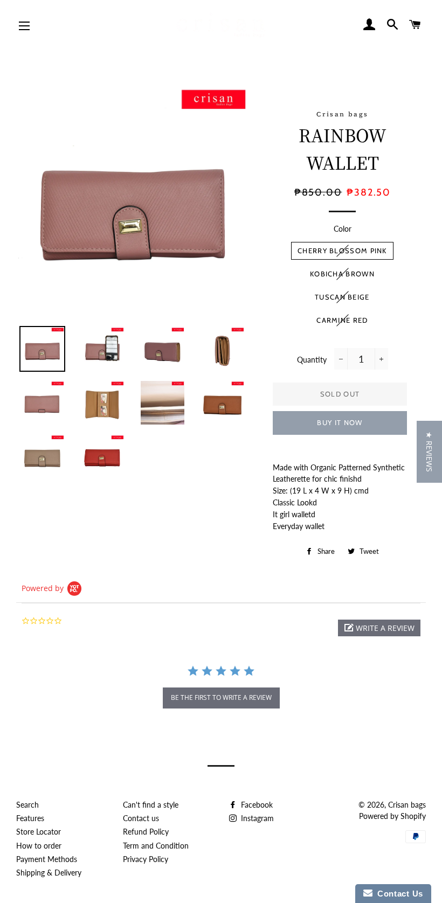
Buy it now (339, 422)
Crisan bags (407, 804)
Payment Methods (46, 859)
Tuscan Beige (342, 297)
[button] (379, 628)
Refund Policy (146, 831)
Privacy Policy (145, 859)
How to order (38, 845)
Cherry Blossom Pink (342, 250)
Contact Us (397, 893)
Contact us (141, 818)
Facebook (256, 804)
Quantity (312, 359)
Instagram (256, 818)
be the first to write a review (221, 697)
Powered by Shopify (392, 816)
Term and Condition (156, 845)
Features (30, 818)
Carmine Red (342, 320)
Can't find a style (150, 804)
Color (342, 228)
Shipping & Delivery (48, 872)
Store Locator (38, 831)
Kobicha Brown (342, 273)
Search (27, 804)
